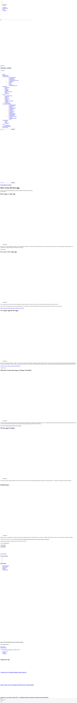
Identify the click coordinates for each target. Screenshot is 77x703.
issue (4, 70)
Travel (4, 94)
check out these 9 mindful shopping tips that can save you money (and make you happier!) (33, 539)
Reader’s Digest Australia (8, 649)
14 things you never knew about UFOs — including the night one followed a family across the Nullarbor (24, 697)
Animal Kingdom (12, 104)
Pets (10, 83)
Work (10, 119)
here (4, 541)
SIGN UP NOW (3, 553)
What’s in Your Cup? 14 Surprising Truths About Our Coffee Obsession (17, 685)
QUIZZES (7, 123)
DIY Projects (11, 78)
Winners (4, 568)
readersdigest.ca (6, 543)
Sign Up (4, 5)
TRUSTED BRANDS (7, 126)
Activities (6, 101)
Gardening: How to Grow (14, 80)
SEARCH (13, 129)
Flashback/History (12, 107)
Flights (6, 97)
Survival (10, 117)
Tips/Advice (7, 93)
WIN (4, 124)
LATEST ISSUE (3, 647)
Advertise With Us (6, 565)
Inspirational (11, 108)
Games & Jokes (5, 120)
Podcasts (11, 109)
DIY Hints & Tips (12, 77)
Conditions (7, 89)
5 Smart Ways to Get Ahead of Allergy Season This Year (13, 672)
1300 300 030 (5, 8)
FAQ (4, 9)
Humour (10, 106)
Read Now (2, 65)
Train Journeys (7, 102)
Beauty (6, 88)
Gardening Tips (12, 79)
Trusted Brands (5, 569)
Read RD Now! (5, 75)
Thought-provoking (12, 118)
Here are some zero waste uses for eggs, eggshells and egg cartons (12, 308)
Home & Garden (6, 76)
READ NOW (2, 646)
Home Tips (11, 81)
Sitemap (4, 652)
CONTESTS (7, 125)
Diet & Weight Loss (8, 91)
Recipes (10, 84)
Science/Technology (13, 116)
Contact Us (5, 7)
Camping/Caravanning (9, 100)
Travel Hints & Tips (8, 95)
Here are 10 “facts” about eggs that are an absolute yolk (10, 365)
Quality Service (5, 127)
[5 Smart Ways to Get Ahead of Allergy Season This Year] (7, 670)
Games (6, 121)
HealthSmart (5, 86)
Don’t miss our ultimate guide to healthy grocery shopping (10, 425)
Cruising (6, 99)
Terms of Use (5, 651)
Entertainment (11, 105)
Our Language (12, 110)
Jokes (6, 122)
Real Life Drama (12, 114)
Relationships (11, 115)
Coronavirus (7, 87)
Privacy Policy (5, 566)
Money (10, 82)
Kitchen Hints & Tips (13, 85)
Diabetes (6, 90)
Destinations (7, 98)
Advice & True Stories (7, 103)
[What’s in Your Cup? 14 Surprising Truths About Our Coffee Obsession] (7, 682)
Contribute (4, 10)
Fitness (6, 92)
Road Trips (7, 96)
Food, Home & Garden (5, 185)
